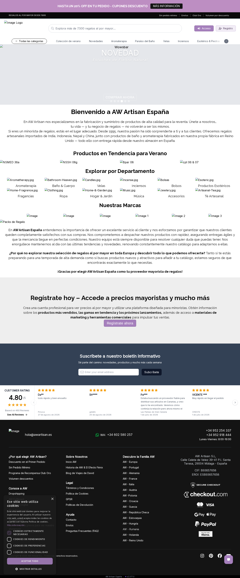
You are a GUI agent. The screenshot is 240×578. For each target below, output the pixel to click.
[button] (30, 569)
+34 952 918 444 (218, 435)
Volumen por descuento (217, 15)
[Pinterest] (211, 556)
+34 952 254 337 (218, 430)
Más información (15, 525)
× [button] (52, 499)
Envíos (184, 15)
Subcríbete (151, 372)
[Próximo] (235, 402)
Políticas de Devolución (79, 504)
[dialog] (30, 534)
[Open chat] (228, 559)
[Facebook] (219, 556)
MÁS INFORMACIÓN (166, 6)
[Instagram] (202, 556)
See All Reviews (15, 414)
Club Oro (197, 15)
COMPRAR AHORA (222, 97)
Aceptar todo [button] (29, 561)
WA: (116, 435)
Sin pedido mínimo (168, 15)
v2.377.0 (130, 576)
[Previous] (34, 402)
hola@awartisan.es (38, 434)
